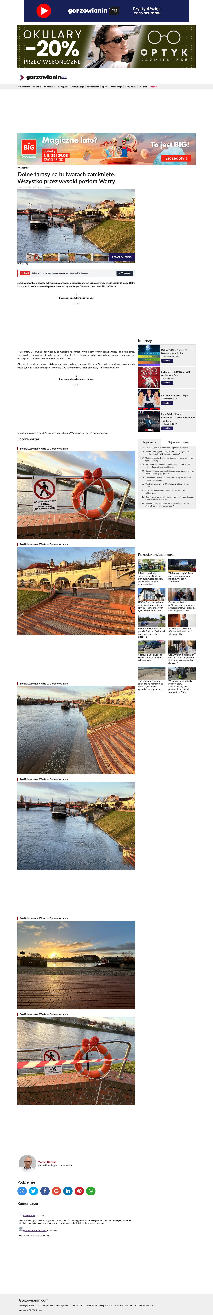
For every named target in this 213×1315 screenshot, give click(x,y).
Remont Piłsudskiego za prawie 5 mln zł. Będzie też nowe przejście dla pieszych (168, 478)
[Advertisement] (106, 111)
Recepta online (105, 1306)
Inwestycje (49, 87)
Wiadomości (23, 87)
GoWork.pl (118, 1306)
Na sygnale (63, 87)
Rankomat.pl (130, 1306)
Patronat (41, 1306)
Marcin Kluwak (47, 1162)
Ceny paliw (130, 87)
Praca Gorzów (91, 1306)
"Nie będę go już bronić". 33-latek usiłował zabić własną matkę (167, 485)
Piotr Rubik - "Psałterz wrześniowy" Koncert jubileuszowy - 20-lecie (178, 417)
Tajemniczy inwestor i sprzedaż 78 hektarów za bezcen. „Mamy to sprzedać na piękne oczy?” (167, 504)
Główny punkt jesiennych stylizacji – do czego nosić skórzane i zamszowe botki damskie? (169, 498)
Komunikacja (78, 87)
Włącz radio (126, 273)
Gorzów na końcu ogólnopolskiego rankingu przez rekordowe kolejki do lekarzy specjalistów (169, 472)
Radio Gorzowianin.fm (73, 1306)
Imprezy (145, 341)
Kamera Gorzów (54, 1306)
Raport (153, 87)
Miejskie (37, 87)
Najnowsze (149, 442)
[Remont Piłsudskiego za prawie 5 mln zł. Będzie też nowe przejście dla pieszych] (151, 621)
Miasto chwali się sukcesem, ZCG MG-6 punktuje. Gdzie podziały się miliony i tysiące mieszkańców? (167, 453)
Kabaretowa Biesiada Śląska (175, 396)
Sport (105, 87)
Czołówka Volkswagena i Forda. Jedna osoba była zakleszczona (165, 491)
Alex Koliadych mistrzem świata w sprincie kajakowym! (166, 448)
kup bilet (167, 361)
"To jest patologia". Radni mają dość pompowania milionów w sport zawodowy (169, 459)
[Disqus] (76, 1246)
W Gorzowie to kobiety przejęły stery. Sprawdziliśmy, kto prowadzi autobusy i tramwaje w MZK (180, 686)
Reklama (143, 87)
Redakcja (23, 1306)
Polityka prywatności (147, 1306)
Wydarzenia (93, 87)
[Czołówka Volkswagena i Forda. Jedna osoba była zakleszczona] (151, 647)
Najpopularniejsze (178, 442)
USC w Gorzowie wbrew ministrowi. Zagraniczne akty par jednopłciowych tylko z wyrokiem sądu (167, 466)
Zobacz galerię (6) (122, 257)
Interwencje (116, 87)
